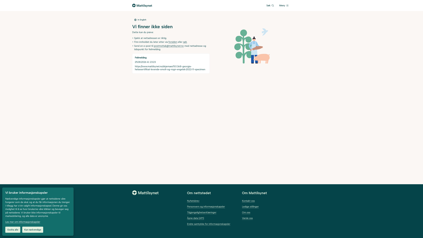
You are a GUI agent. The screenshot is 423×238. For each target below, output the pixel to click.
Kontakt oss (248, 200)
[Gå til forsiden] (142, 5)
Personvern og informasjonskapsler (206, 206)
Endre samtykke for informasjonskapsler (208, 224)
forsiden (172, 42)
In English (142, 20)
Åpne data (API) (195, 218)
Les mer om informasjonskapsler (22, 221)
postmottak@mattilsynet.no (169, 46)
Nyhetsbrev (193, 200)
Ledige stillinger (250, 206)
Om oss (246, 212)
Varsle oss (247, 218)
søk (185, 42)
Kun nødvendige (32, 229)
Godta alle (12, 229)
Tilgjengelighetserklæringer (201, 212)
